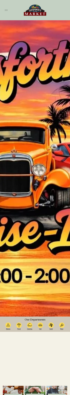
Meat (61, 329)
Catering (29, 329)
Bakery (8, 329)
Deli (40, 329)
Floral (19, 329)
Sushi (51, 329)
